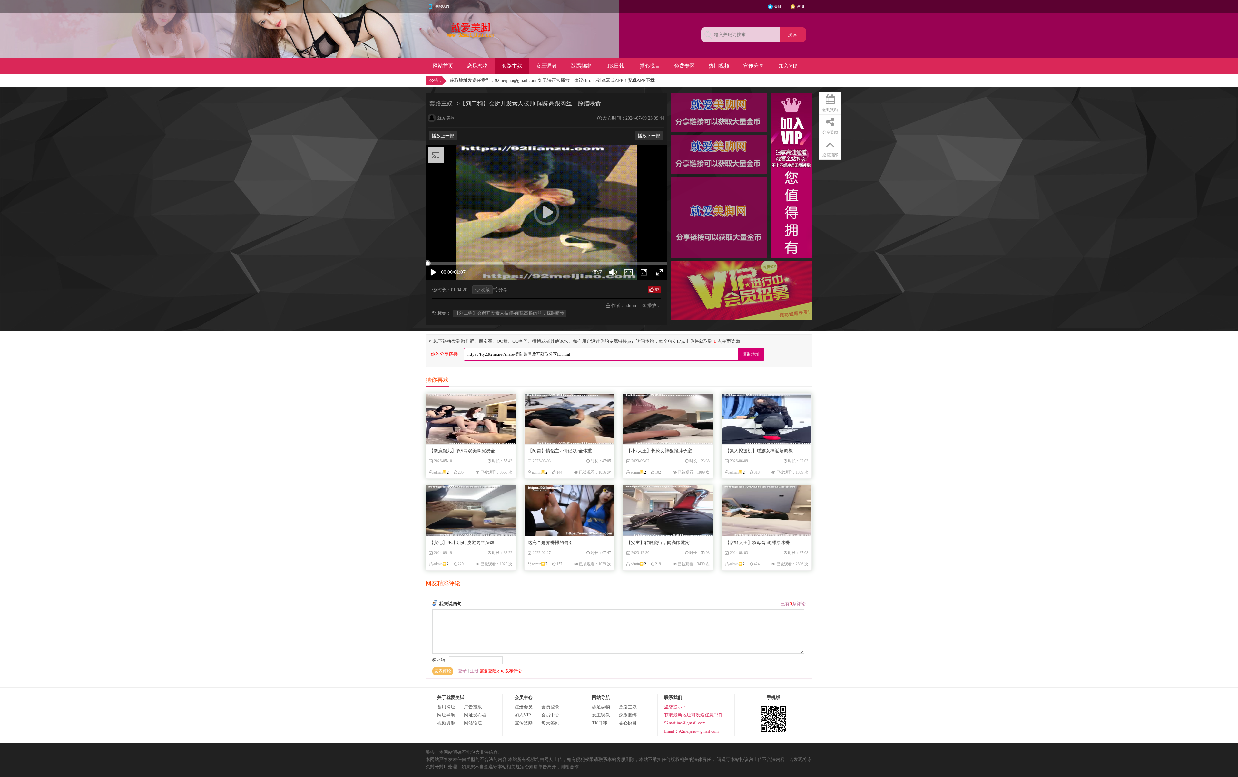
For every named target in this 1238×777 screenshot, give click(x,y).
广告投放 (473, 707)
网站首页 (443, 66)
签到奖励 (830, 110)
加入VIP (788, 66)
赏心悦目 (650, 66)
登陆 (778, 6)
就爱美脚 (446, 118)
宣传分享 (753, 66)
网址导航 (446, 715)
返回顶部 (830, 155)
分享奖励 (830, 132)
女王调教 (546, 66)
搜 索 (793, 34)
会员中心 (550, 715)
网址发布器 (475, 715)
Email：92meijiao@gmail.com (691, 731)
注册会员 (524, 707)
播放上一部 (443, 135)
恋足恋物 (477, 66)
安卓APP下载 (641, 80)
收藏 (485, 289)
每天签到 (550, 723)
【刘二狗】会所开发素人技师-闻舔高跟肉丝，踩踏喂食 (510, 313)
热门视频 (719, 66)
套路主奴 (512, 66)
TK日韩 (615, 66)
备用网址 (446, 707)
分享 (502, 289)
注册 (800, 6)
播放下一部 (649, 135)
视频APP (442, 6)
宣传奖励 (524, 723)
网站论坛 (473, 723)
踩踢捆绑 (581, 66)
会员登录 (550, 707)
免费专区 (684, 66)
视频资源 (446, 723)
